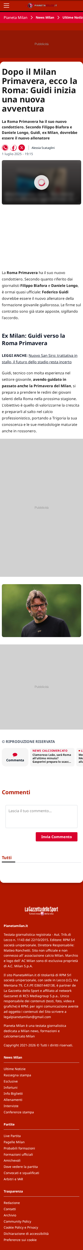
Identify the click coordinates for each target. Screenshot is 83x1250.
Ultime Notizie (15, 1069)
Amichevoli (12, 1160)
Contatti (10, 1209)
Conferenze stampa (19, 1112)
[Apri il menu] (6, 5)
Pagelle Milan (14, 1142)
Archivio (10, 1215)
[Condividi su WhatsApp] (5, 147)
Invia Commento (56, 836)
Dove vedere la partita (21, 1166)
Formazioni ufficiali (18, 1154)
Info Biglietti (13, 1093)
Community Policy (17, 1221)
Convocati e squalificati (21, 1173)
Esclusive (11, 1081)
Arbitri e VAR (13, 1179)
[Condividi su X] (21, 147)
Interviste (11, 1106)
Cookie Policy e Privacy (21, 1227)
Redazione (12, 1203)
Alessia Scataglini (43, 148)
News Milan (45, 17)
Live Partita (12, 1136)
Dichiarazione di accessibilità (26, 1233)
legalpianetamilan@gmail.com (27, 1017)
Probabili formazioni (19, 1148)
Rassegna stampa (17, 1075)
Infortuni (11, 1087)
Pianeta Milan (15, 17)
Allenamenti (13, 1099)
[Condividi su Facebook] (13, 147)
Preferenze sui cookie (20, 1240)
